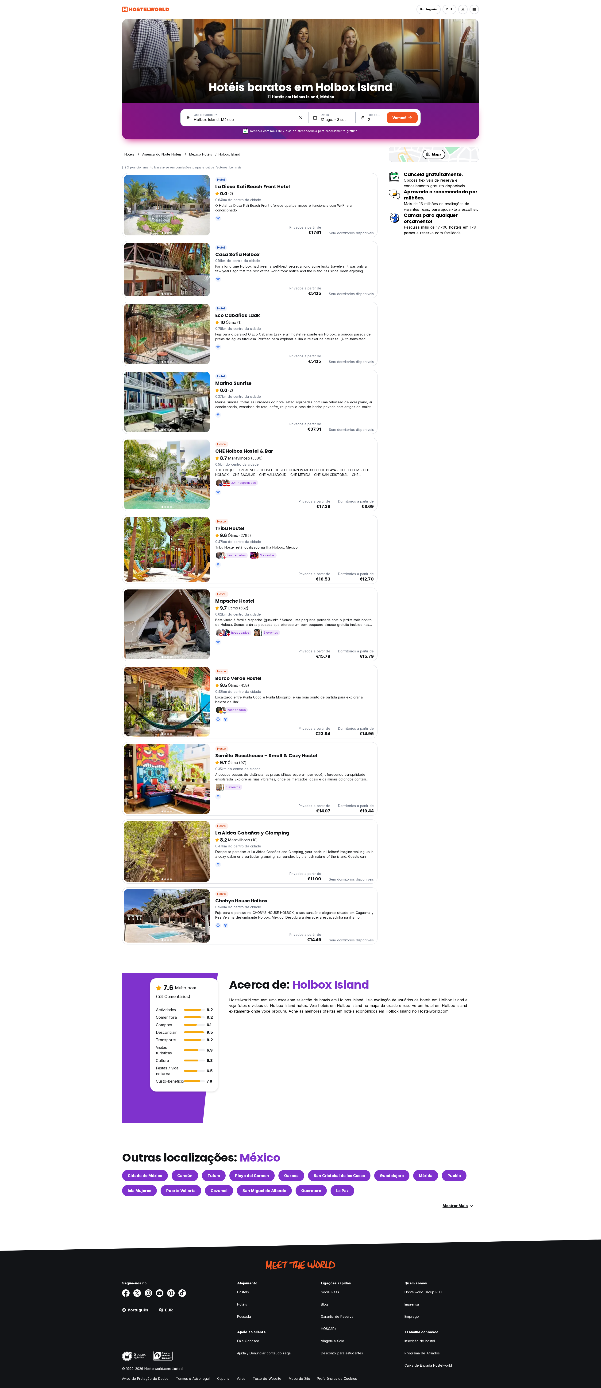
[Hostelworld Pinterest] (171, 1293)
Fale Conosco (248, 1341)
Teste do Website (267, 1378)
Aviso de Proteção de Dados (145, 1378)
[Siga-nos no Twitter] (137, 1293)
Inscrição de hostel (420, 1341)
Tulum (214, 1175)
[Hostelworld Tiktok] (182, 1293)
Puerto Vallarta (181, 1190)
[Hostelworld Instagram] (148, 1293)
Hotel (221, 179)
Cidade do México (145, 1175)
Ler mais (235, 167)
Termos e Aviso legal (193, 1378)
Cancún (185, 1175)
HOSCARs (328, 1329)
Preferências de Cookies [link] (337, 1378)
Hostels (243, 1292)
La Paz (342, 1190)
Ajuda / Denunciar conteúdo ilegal (264, 1353)
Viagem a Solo (332, 1341)
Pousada (244, 1316)
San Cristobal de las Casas (339, 1175)
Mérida (425, 1175)
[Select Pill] (463, 9)
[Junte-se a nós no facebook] (126, 1293)
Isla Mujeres (139, 1190)
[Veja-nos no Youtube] (159, 1293)
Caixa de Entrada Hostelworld (428, 1365)
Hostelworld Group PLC (423, 1292)
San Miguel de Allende (264, 1190)
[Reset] (300, 117)
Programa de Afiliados (422, 1353)
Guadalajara (392, 1175)
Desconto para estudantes (342, 1353)
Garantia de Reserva (337, 1316)
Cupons (223, 1378)
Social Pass (330, 1292)
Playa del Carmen (252, 1175)
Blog (324, 1304)
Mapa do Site (299, 1378)
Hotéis (242, 1304)
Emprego (412, 1316)
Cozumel (219, 1190)
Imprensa (412, 1304)
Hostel (222, 444)
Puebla (454, 1175)
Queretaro (311, 1190)
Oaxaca (291, 1175)
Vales (241, 1378)
